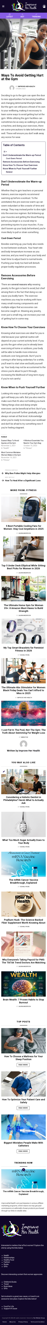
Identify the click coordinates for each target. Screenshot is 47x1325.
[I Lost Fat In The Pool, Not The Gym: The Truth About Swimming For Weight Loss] (23, 713)
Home (5, 1322)
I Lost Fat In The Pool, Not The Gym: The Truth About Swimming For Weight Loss (24, 731)
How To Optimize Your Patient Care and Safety (23, 1101)
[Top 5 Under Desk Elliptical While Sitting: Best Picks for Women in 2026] (23, 549)
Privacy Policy (23, 1322)
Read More (23, 1065)
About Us (13, 1322)
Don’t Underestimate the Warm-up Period (22, 155)
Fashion (7, 1262)
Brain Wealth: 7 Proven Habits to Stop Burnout (23, 1001)
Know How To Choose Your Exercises (20, 165)
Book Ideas (8, 1286)
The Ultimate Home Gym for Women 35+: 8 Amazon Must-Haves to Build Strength (23, 608)
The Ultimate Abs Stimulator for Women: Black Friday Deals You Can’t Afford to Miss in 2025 (23, 690)
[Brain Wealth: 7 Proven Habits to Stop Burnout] (23, 984)
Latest (9, 17)
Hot (22, 17)
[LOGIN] (44, 6)
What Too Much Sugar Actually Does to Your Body (23, 841)
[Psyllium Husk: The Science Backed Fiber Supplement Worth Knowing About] (23, 904)
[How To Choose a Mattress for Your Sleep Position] (23, 1040)
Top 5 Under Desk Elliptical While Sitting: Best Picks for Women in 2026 (23, 567)
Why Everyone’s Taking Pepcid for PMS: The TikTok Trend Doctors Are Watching (23, 961)
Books (6, 1264)
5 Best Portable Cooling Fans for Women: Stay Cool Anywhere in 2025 (23, 527)
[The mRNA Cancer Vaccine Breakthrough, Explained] (23, 864)
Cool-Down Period (14, 158)
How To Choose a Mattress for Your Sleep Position (23, 1058)
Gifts (6, 1266)
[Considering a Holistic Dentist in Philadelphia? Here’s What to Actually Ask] (23, 781)
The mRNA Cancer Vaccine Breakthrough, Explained (23, 881)
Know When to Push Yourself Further (20, 168)
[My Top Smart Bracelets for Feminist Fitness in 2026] (23, 631)
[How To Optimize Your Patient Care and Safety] (23, 1084)
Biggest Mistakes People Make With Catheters (23, 1144)
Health (6, 1255)
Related (9, 172)
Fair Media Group (39, 1318)
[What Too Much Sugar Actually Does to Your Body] (23, 824)
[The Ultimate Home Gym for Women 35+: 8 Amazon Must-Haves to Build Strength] (23, 588)
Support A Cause (10, 1309)
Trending (36, 17)
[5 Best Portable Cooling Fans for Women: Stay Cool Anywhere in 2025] (23, 509)
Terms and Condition (37, 1322)
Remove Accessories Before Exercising (21, 162)
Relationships (9, 1258)
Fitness (31, 490)
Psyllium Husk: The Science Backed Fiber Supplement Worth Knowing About (23, 921)
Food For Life (9, 1306)
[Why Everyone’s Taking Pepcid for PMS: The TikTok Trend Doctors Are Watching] (23, 944)
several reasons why (21, 284)
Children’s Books (10, 1282)
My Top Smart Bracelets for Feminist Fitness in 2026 (24, 649)
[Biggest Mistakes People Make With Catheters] (23, 1127)
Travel (6, 1284)
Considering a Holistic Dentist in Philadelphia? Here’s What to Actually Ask (23, 800)
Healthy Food (9, 1260)
